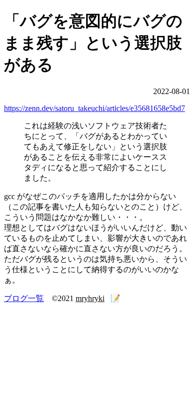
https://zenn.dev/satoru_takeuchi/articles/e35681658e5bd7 (94, 108)
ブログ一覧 (24, 298)
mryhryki (90, 298)
